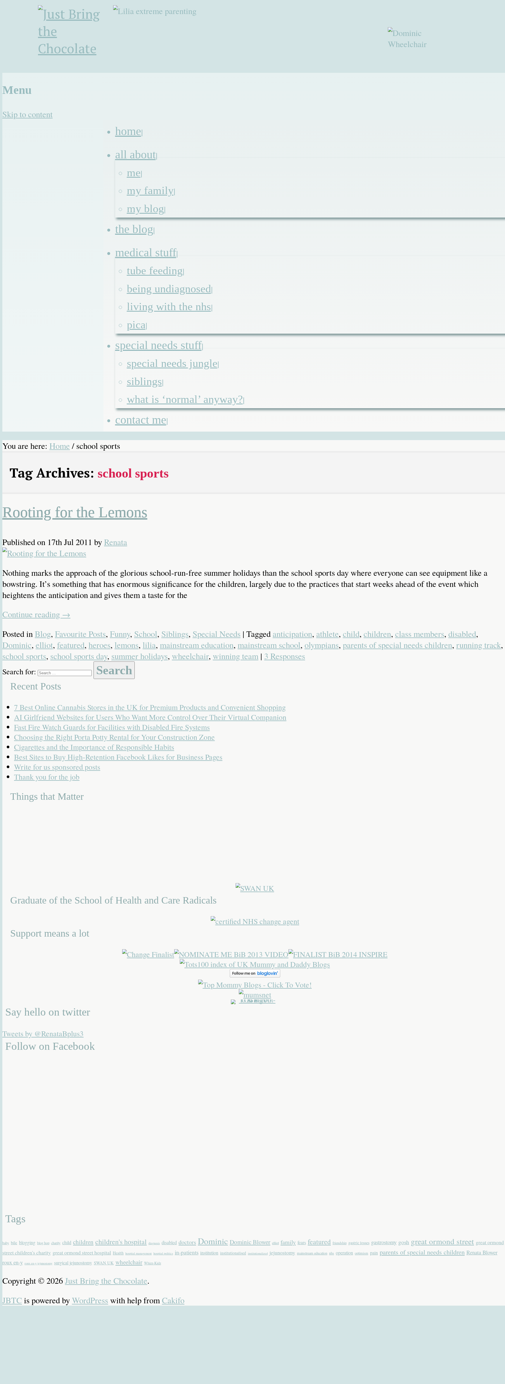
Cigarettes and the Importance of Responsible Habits (94, 747)
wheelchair (190, 655)
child (351, 633)
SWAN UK (104, 1263)
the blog (134, 229)
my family (150, 190)
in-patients (186, 1252)
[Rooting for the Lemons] (44, 553)
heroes (99, 644)
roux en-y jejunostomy (38, 1263)
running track (478, 644)
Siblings (144, 381)
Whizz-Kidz (152, 1263)
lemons (127, 644)
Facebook (458, 76)
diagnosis (154, 1243)
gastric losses (358, 1242)
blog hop (43, 1242)
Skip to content (27, 114)
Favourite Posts (80, 633)
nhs (331, 1253)
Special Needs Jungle (172, 363)
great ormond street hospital (82, 1252)
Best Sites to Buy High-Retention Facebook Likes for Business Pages (118, 757)
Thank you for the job (46, 777)
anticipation (292, 633)
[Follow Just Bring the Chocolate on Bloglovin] (255, 975)
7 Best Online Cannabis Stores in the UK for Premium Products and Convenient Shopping (150, 707)
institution (209, 1252)
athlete (327, 633)
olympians (322, 644)
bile (14, 1242)
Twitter (472, 76)
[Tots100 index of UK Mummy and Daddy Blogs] (255, 964)
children (377, 633)
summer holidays (139, 655)
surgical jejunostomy (73, 1262)
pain (374, 1252)
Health (118, 1253)
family (288, 1242)
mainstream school (269, 644)
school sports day (78, 655)
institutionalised (233, 1253)
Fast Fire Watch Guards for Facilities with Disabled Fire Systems (112, 727)
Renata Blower (481, 1252)
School (145, 633)
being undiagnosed (169, 288)
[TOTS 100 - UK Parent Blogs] (255, 999)
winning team (235, 655)
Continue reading (36, 614)
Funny (120, 633)
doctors (187, 1242)
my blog (145, 208)
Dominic (17, 644)
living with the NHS (169, 306)
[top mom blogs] (255, 985)
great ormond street (442, 1241)
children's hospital (121, 1241)
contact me (140, 419)
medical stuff (145, 252)
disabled (462, 633)
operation (344, 1252)
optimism (361, 1253)
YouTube (486, 76)
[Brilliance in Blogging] (148, 954)
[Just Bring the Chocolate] (76, 39)
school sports (24, 655)
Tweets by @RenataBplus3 (43, 1033)
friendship (340, 1242)
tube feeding (155, 270)
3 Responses (284, 655)
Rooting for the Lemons (74, 512)
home (128, 131)
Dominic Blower (250, 1242)
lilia (149, 644)
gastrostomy (384, 1242)
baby (5, 1242)
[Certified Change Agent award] (255, 921)
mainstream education (197, 644)
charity (55, 1242)
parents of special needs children (397, 644)
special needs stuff (158, 345)
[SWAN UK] (255, 888)
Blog (43, 633)
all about (135, 154)
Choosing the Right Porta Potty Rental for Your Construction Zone (114, 737)
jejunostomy (282, 1252)
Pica (136, 324)
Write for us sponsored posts (57, 767)
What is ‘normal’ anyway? (185, 399)
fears (302, 1242)
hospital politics (163, 1253)
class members (419, 633)
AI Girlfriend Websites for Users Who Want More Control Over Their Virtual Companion (150, 717)
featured (70, 644)
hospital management (138, 1253)
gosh (403, 1242)
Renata (115, 541)
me (134, 172)
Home (59, 445)
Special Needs (217, 633)
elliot (44, 644)
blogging (27, 1242)
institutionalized (258, 1253)
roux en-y (12, 1262)
